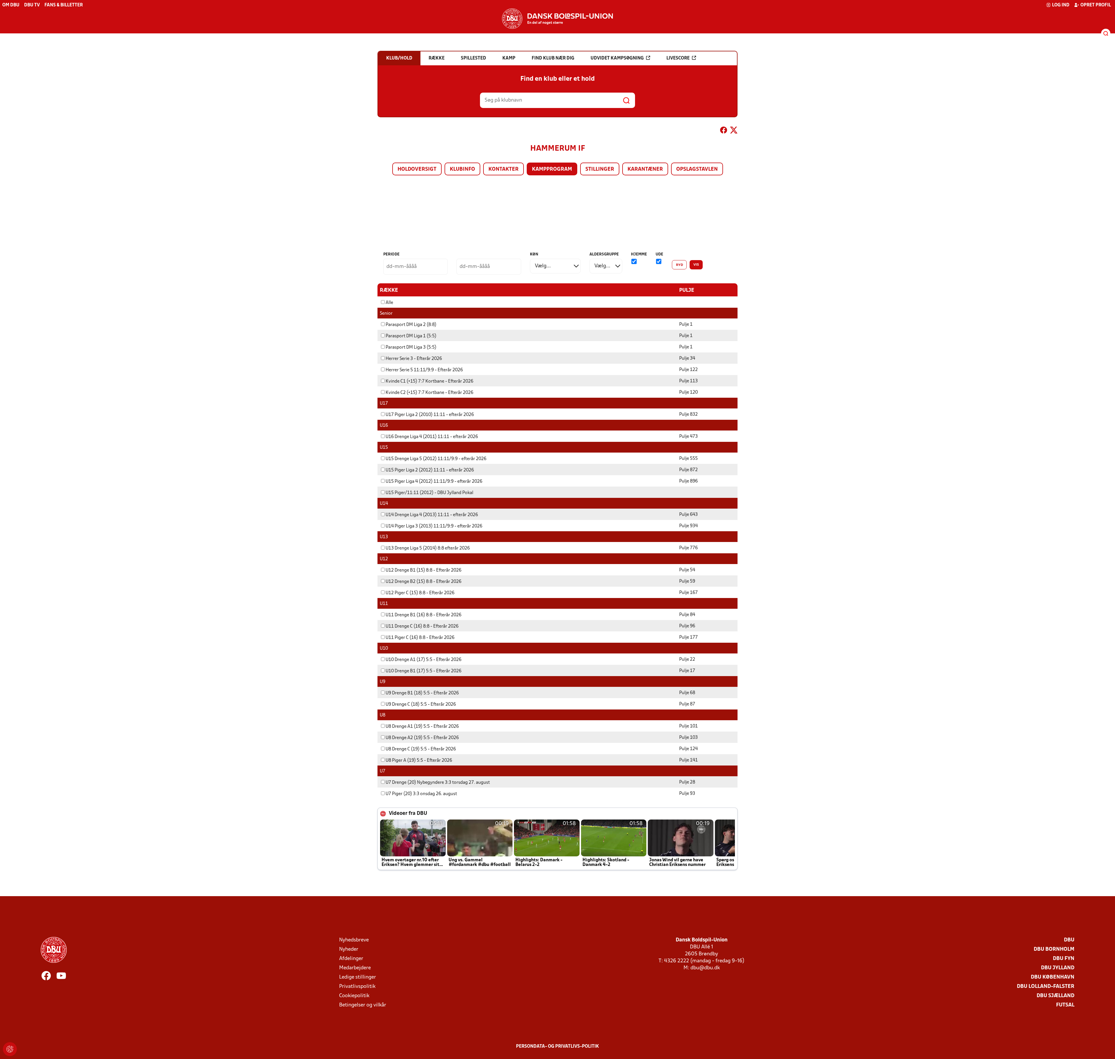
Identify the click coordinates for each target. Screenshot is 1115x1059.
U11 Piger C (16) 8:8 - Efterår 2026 (420, 638)
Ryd (679, 265)
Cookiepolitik (354, 995)
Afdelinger (351, 958)
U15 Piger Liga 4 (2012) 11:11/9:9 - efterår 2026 (434, 482)
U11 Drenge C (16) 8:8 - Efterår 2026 (422, 626)
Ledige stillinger (357, 977)
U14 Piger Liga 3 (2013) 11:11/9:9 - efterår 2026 (434, 526)
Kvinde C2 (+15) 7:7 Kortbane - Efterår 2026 (429, 393)
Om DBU (10, 5)
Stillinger (599, 169)
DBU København (1052, 977)
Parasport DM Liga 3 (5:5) (411, 347)
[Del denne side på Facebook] (723, 131)
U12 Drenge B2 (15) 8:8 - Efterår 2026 (423, 582)
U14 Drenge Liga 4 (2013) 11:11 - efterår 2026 (432, 515)
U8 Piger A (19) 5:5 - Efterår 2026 (419, 761)
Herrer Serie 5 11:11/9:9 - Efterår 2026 (424, 370)
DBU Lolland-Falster (1045, 986)
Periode (391, 254)
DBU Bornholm (1054, 949)
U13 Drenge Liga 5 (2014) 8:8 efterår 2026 (428, 548)
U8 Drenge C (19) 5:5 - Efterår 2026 (421, 749)
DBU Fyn (1063, 958)
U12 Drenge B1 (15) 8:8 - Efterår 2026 (423, 570)
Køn (534, 254)
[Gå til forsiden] (557, 18)
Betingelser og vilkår (362, 1005)
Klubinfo (462, 169)
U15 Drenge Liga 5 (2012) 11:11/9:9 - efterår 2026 (436, 459)
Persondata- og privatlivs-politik (557, 1046)
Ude (659, 254)
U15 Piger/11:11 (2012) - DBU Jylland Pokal (429, 493)
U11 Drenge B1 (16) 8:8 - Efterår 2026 (423, 615)
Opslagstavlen (697, 169)
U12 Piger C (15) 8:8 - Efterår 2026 (420, 593)
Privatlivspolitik (357, 986)
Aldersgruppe (604, 254)
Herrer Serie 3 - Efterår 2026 (414, 359)
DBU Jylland (1057, 968)
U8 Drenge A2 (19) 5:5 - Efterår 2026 (422, 738)
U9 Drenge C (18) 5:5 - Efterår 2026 (421, 705)
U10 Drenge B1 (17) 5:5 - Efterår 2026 (423, 671)
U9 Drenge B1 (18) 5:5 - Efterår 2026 (422, 693)
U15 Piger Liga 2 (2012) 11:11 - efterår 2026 (430, 470)
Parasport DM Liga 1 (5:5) (411, 336)
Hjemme (639, 254)
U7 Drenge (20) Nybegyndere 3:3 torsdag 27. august (438, 783)
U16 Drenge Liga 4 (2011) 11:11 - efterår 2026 (432, 437)
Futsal (1065, 1005)
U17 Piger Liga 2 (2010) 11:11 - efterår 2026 (430, 415)
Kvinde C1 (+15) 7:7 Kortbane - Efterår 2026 (429, 381)
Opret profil (1095, 5)
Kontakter (503, 169)
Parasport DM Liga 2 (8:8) (411, 325)
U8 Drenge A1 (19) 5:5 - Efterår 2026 (422, 727)
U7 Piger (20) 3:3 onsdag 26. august (421, 794)
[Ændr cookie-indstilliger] (10, 1049)
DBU (1069, 940)
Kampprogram (552, 169)
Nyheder (348, 949)
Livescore (678, 58)
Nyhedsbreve (354, 940)
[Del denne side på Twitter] (734, 131)
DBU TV (32, 5)
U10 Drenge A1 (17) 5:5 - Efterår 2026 (423, 660)
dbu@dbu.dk (705, 968)
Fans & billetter (63, 5)
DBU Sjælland (1055, 995)
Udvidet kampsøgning (617, 58)
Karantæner (645, 169)
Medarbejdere (355, 968)
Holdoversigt (417, 169)
